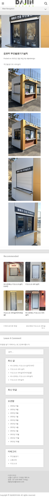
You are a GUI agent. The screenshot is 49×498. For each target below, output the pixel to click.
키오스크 (13, 464)
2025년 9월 (14, 410)
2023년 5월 (14, 424)
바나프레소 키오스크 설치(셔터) (22, 366)
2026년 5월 (14, 406)
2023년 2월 (14, 431)
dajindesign (31, 59)
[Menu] (3, 3)
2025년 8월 (14, 413)
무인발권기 (14, 456)
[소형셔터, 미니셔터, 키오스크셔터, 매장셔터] (24, 3)
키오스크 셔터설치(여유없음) (21, 373)
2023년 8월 (14, 420)
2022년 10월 (14, 442)
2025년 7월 (14, 417)
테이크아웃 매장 (11, 326)
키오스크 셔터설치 (17, 380)
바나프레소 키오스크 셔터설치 (21, 376)
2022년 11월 (14, 438)
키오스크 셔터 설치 (32, 284)
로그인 (18, 345)
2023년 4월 (14, 427)
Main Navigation (8, 9)
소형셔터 (13, 460)
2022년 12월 (14, 434)
